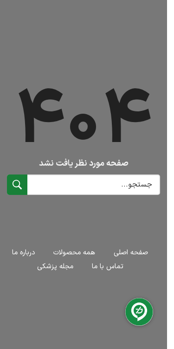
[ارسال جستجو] (17, 184)
